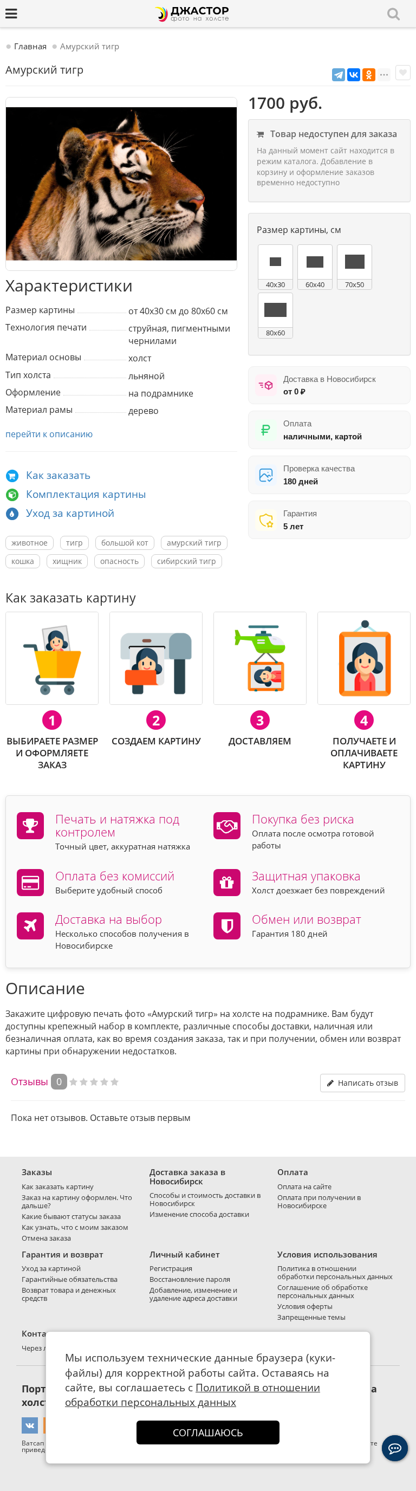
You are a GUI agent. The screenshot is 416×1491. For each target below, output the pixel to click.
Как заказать (58, 475)
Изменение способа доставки (199, 1214)
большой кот (124, 542)
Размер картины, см (299, 230)
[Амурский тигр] (121, 184)
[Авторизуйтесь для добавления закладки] (403, 72)
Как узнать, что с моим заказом (75, 1227)
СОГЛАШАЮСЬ (208, 1432)
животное (29, 542)
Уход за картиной (70, 513)
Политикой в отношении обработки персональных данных (192, 1394)
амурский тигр (194, 542)
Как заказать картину (58, 1186)
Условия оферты (305, 1306)
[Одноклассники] (368, 74)
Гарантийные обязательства (70, 1279)
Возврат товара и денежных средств (69, 1294)
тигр (74, 542)
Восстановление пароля (190, 1279)
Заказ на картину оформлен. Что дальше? (77, 1201)
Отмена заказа (46, 1238)
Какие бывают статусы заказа (71, 1216)
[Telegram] (338, 74)
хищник (67, 561)
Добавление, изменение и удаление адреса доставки (193, 1294)
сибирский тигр (186, 561)
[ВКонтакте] (353, 74)
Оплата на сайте (304, 1186)
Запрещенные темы (311, 1317)
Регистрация (171, 1268)
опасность (119, 561)
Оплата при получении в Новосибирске (319, 1201)
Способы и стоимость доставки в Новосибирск (205, 1199)
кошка (22, 561)
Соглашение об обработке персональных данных (322, 1291)
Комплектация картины (86, 494)
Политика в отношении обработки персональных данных (335, 1272)
